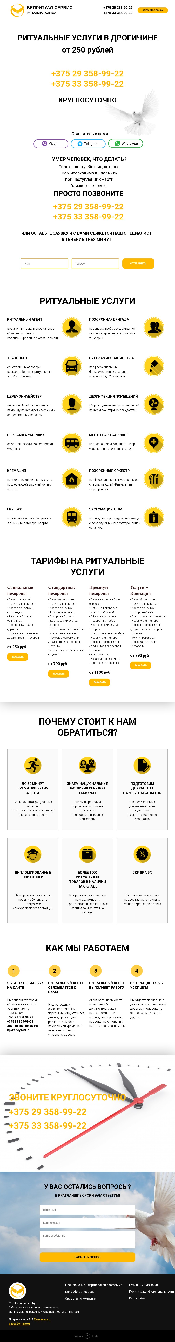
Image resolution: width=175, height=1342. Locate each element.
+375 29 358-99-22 (117, 7)
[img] (17, 1290)
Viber (53, 143)
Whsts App (130, 143)
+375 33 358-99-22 (117, 13)
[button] (153, 10)
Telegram (91, 144)
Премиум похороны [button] (99, 590)
